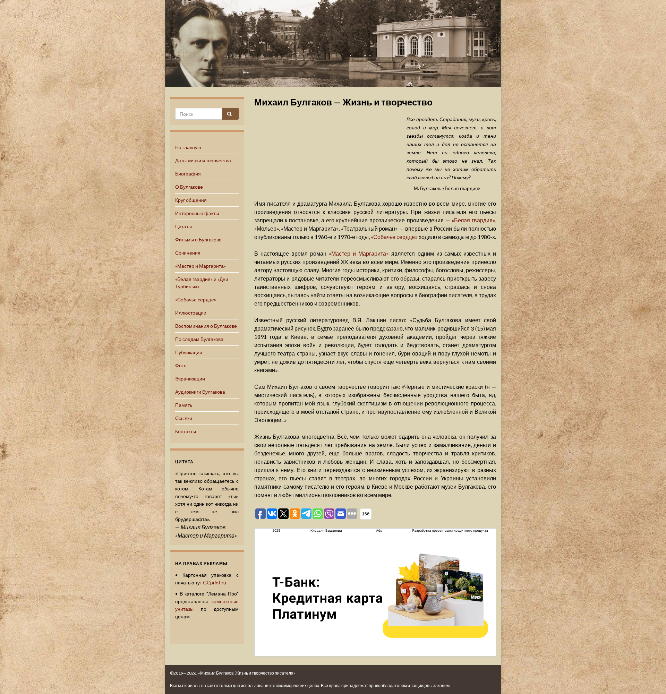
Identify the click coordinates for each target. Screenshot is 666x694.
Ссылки (183, 418)
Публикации (188, 352)
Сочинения (187, 253)
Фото (181, 365)
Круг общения (191, 200)
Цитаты (183, 226)
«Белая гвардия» (473, 220)
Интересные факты (197, 213)
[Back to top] (650, 678)
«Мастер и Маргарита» (200, 266)
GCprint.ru (214, 582)
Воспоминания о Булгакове (206, 326)
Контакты (185, 431)
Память (183, 405)
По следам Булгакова (199, 339)
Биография (188, 174)
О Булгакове (189, 187)
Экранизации (190, 379)
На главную (188, 147)
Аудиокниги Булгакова (200, 392)
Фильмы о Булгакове (198, 239)
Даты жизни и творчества (203, 160)
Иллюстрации (190, 313)
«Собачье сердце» (195, 299)
